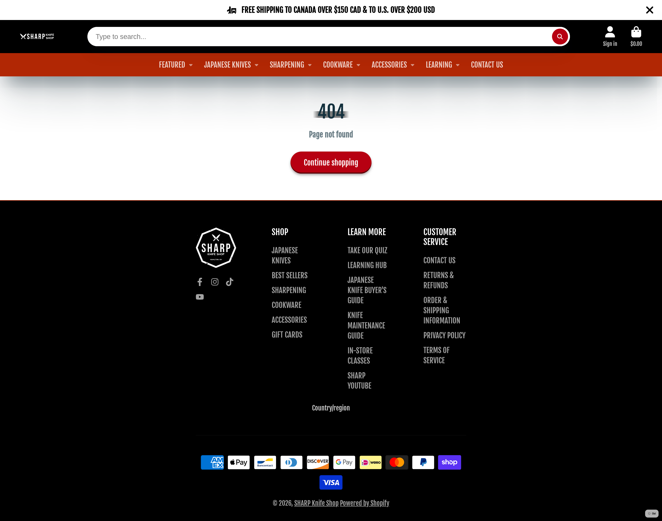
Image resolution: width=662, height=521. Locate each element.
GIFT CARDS (287, 334)
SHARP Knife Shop (316, 503)
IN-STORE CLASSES (360, 355)
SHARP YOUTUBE (359, 380)
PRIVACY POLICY (444, 335)
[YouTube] (200, 297)
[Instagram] (215, 282)
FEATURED (172, 64)
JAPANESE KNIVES (227, 64)
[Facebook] (200, 282)
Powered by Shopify (364, 503)
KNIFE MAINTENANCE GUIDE (366, 325)
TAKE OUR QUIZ (367, 250)
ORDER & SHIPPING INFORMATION (441, 310)
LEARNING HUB (367, 265)
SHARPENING (287, 64)
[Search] (560, 36)
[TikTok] (229, 282)
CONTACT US (487, 64)
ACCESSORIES (389, 64)
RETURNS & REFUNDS (438, 280)
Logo (37, 36)
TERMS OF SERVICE (436, 355)
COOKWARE (338, 64)
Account (610, 36)
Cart (636, 36)
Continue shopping (331, 162)
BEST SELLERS (290, 275)
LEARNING (439, 64)
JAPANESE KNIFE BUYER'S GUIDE (367, 290)
